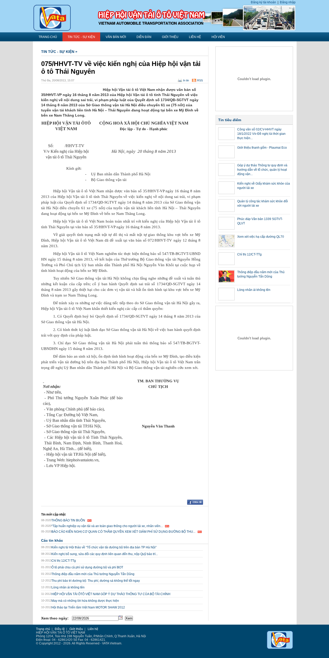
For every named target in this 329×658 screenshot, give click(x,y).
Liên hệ (195, 37)
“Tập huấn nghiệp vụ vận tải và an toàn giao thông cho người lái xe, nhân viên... (107, 526)
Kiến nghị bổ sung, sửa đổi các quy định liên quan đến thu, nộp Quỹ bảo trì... (104, 554)
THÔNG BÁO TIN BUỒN (68, 520)
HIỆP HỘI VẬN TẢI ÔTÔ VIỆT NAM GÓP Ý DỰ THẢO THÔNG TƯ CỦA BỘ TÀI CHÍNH (110, 594)
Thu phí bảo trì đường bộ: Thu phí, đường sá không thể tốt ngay (95, 581)
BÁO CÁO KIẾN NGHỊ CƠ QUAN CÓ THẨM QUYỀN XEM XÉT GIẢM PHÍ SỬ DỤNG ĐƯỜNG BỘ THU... (123, 531)
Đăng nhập (288, 2)
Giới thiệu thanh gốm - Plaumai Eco (262, 147)
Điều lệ (60, 629)
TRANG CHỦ (48, 37)
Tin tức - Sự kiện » (59, 52)
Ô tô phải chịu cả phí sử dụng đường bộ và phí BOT (87, 567)
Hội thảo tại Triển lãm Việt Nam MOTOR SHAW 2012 (88, 607)
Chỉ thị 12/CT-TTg (63, 560)
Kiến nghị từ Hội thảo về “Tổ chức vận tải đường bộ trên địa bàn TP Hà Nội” (104, 547)
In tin (186, 80)
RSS (200, 80)
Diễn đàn (143, 37)
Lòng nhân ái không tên (68, 587)
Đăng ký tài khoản (263, 2)
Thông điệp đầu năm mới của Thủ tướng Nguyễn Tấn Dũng (92, 574)
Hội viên (218, 37)
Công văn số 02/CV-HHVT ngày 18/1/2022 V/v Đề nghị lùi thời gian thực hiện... (261, 134)
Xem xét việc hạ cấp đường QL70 (260, 237)
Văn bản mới (116, 37)
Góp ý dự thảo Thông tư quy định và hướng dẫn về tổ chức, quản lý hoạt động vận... (262, 170)
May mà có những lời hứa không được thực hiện (85, 601)
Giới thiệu (170, 37)
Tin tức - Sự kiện (81, 37)
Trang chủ (43, 629)
